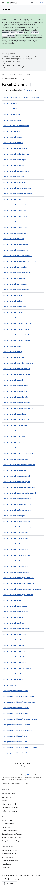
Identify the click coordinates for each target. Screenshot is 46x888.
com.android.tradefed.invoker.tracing (16, 340)
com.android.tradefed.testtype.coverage (17, 527)
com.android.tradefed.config (13, 199)
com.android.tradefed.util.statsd (15, 663)
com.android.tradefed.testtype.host (16, 533)
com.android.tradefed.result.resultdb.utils (18, 408)
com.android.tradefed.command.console (17, 188)
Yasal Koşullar (29, 875)
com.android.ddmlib (10, 103)
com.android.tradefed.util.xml (13, 674)
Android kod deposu (9, 794)
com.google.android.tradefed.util (15, 742)
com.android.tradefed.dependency (15, 233)
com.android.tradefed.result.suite (15, 425)
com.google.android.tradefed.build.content (18, 696)
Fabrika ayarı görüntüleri (10, 807)
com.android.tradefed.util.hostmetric (16, 629)
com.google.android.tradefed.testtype (16, 736)
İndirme (4, 801)
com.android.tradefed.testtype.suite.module (18, 578)
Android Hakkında (8, 875)
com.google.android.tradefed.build (15, 691)
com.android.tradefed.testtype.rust (15, 566)
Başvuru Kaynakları (24, 74)
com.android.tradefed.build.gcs (14, 160)
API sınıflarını (27, 90)
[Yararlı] (20, 78)
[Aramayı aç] (28, 2)
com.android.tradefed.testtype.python (16, 555)
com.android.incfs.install (12, 120)
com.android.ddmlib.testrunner (14, 109)
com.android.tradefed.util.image (14, 634)
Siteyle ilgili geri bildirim (18, 879)
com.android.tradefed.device (13, 239)
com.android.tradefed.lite (12, 346)
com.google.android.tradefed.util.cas (16, 753)
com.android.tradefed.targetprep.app (16, 482)
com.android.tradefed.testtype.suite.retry (18, 595)
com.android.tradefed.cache (13, 165)
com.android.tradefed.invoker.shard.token (18, 335)
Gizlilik (5, 879)
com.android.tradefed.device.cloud (15, 250)
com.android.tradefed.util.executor (15, 612)
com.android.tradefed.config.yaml (15, 227)
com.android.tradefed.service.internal (16, 448)
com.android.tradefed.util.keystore (15, 640)
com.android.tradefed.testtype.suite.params (18, 583)
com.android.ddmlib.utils (12, 114)
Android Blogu (6, 827)
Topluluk (19, 875)
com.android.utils (9, 685)
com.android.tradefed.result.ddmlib (15, 386)
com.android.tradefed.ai (12, 131)
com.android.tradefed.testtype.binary (16, 521)
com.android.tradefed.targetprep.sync (17, 510)
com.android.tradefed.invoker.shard (16, 329)
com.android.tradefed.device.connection (17, 256)
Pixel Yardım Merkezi (9, 854)
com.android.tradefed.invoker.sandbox (17, 324)
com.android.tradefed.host (13, 301)
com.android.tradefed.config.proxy (15, 216)
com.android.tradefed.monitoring (15, 357)
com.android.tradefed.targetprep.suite (17, 504)
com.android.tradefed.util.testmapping (17, 668)
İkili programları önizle (9, 804)
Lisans (38, 875)
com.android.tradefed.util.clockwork (16, 606)
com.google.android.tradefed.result (16, 713)
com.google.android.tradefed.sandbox (17, 725)
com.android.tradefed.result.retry (15, 414)
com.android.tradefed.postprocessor (16, 369)
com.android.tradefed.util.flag (13, 617)
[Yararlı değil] (23, 78)
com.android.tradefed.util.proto (14, 651)
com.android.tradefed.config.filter (15, 205)
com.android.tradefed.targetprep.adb (16, 476)
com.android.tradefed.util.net (13, 646)
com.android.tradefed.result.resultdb (16, 403)
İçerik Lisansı (29, 775)
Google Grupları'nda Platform (12, 834)
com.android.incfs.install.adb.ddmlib (16, 126)
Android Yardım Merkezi (10, 850)
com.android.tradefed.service (13, 442)
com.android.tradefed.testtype (14, 516)
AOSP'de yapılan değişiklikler (20, 40)
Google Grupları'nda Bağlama (12, 841)
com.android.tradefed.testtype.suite (16, 572)
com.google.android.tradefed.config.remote (19, 702)
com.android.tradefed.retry (13, 431)
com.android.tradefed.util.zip (13, 679)
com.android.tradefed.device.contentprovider (19, 261)
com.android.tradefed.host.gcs (14, 307)
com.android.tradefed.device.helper (16, 267)
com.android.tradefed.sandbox (14, 437)
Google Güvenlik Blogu (9, 831)
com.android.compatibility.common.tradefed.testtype (22, 98)
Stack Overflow (7, 864)
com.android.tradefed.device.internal (16, 273)
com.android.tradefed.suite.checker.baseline (19, 465)
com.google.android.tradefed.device (16, 708)
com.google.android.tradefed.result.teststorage (20, 719)
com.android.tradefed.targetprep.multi (17, 499)
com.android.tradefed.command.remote (17, 194)
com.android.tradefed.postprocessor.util (17, 374)
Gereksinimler (6, 797)
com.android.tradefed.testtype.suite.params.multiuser (22, 589)
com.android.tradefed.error (13, 295)
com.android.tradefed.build (13, 143)
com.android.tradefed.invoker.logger (16, 318)
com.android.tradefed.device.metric (16, 278)
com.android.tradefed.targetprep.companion (19, 487)
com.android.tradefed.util (12, 600)
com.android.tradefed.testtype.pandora (17, 550)
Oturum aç (39, 3)
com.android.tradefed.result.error (15, 391)
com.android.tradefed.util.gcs (13, 623)
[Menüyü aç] (3, 2)
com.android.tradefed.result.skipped (16, 420)
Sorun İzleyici (6, 867)
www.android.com (8, 857)
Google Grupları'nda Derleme (12, 837)
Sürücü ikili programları (9, 811)
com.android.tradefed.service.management (18, 453)
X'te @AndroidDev (8, 824)
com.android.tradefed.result (13, 380)
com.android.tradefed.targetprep (15, 470)
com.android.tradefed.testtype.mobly (16, 544)
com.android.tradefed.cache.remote (16, 171)
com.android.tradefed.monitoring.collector (18, 363)
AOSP (3, 74)
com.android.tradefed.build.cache (15, 148)
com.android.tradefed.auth (13, 137)
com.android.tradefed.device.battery (16, 244)
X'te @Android (7, 820)
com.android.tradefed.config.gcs (15, 211)
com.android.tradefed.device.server (16, 290)
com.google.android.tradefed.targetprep (18, 730)
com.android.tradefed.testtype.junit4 (16, 538)
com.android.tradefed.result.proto (15, 397)
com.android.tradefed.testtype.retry (16, 561)
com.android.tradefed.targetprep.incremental (19, 493)
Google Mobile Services (10, 860)
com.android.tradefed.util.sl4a (14, 657)
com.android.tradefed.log (12, 352)
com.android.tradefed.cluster (13, 177)
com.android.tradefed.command (14, 182)
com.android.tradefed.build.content (16, 154)
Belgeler (6, 9)
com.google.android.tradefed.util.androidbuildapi (20, 747)
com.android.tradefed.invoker (13, 312)
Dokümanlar (12, 74)
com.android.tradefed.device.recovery (16, 284)
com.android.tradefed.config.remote (16, 222)
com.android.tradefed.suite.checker (16, 459)
